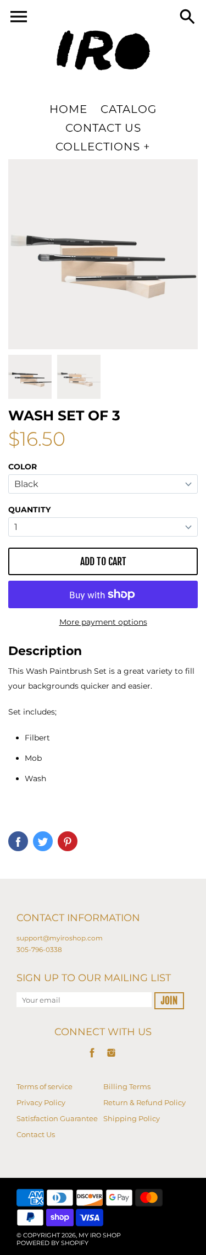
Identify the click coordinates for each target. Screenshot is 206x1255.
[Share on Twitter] (43, 841)
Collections (97, 146)
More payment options (103, 622)
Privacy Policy (40, 1102)
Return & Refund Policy (144, 1102)
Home (68, 109)
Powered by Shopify (52, 1243)
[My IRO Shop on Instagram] (111, 1058)
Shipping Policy (131, 1118)
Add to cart (103, 561)
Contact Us (103, 127)
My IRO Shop (100, 1235)
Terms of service (44, 1086)
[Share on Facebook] (18, 841)
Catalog (129, 109)
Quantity (29, 510)
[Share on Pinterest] (67, 841)
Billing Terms (127, 1086)
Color (22, 467)
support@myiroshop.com (59, 938)
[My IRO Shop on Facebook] (92, 1058)
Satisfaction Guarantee (57, 1118)
